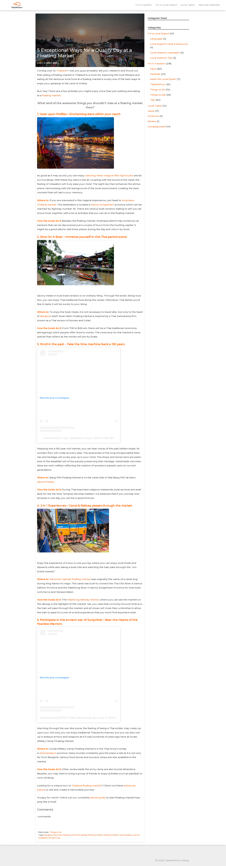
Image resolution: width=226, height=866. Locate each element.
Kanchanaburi (48, 753)
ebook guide (98, 797)
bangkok (48, 835)
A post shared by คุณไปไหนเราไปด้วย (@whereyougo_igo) (68, 717)
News (151, 111)
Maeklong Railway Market (83, 599)
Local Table (187, 4)
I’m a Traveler (143, 4)
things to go (54, 838)
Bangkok (45, 316)
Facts (153, 68)
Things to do (55, 832)
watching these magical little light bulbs (109, 175)
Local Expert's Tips (161, 57)
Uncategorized (157, 126)
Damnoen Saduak (61, 835)
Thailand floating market (86, 785)
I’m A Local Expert (166, 4)
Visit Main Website (209, 4)
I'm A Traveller (156, 63)
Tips (152, 99)
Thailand (61, 70)
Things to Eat (158, 94)
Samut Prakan (45, 481)
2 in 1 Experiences (53, 505)
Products (153, 116)
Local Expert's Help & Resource (169, 44)
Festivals (155, 74)
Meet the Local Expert (163, 79)
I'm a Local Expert (158, 33)
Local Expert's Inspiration (165, 52)
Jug (39, 62)
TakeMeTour (158, 84)
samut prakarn (126, 835)
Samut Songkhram (102, 204)
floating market (51, 95)
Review (152, 121)
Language (156, 38)
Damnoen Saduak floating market (70, 579)
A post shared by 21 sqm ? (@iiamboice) (63, 438)
